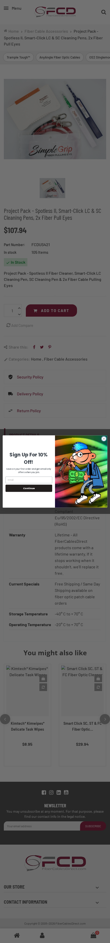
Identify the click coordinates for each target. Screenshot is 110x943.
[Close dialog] (104, 438)
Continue (29, 488)
